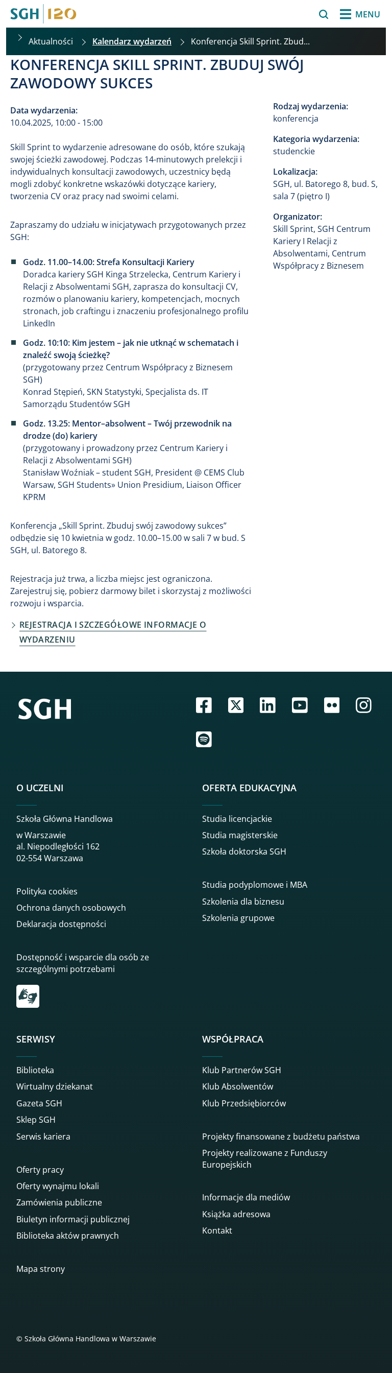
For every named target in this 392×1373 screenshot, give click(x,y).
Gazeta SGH (39, 1103)
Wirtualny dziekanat (54, 1086)
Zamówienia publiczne (59, 1202)
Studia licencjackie (237, 818)
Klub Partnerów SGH (241, 1070)
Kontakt (217, 1230)
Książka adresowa (236, 1214)
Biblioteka (35, 1070)
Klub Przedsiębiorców (244, 1103)
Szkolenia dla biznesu (243, 901)
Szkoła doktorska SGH (244, 851)
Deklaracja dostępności (61, 924)
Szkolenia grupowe (238, 918)
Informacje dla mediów (246, 1197)
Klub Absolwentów (237, 1086)
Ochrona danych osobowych (71, 907)
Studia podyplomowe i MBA (254, 884)
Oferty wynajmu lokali (57, 1186)
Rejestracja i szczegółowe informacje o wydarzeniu (112, 632)
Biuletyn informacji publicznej (73, 1219)
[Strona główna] (43, 14)
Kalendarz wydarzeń (132, 41)
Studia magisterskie (240, 835)
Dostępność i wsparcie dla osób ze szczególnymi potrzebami (82, 963)
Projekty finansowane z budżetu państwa (281, 1136)
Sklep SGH (36, 1119)
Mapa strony (40, 1268)
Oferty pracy (40, 1169)
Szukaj (297, 14)
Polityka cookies (47, 891)
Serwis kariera (43, 1136)
